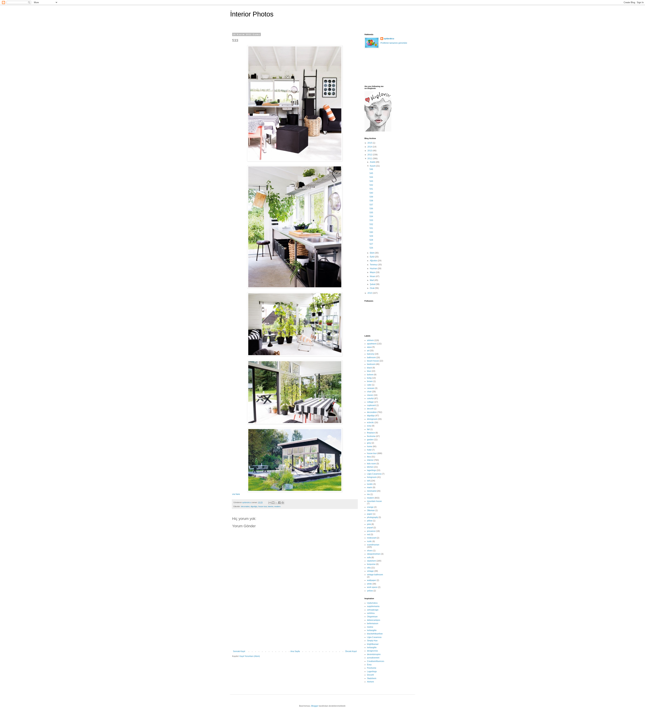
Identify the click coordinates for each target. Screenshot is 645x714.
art (368, 350)
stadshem (371, 561)
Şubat (373, 284)
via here (236, 494)
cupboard (371, 405)
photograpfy (372, 517)
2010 (370, 293)
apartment (371, 344)
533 (371, 220)
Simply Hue (372, 640)
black (369, 368)
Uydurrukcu (372, 603)
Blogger (314, 706)
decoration (245, 506)
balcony (370, 354)
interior (270, 506)
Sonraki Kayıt (239, 651)
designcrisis (372, 651)
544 (371, 177)
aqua (369, 347)
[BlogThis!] (273, 502)
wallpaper (371, 580)
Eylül (372, 257)
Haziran (374, 268)
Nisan (373, 276)
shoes (370, 550)
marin (369, 487)
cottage (370, 402)
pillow (369, 521)
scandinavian (373, 545)
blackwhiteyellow (375, 634)
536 (371, 208)
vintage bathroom (375, 574)
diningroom (372, 419)
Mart (372, 280)
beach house (373, 361)
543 (371, 181)
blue (369, 371)
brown (370, 381)
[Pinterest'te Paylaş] (282, 502)
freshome (371, 436)
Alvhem (370, 682)
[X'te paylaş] (276, 502)
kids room (371, 463)
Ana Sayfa (295, 651)
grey (369, 443)
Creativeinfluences (375, 661)
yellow (370, 591)
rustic (369, 541)
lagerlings (371, 470)
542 (371, 185)
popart (370, 527)
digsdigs (254, 506)
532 (371, 224)
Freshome (371, 668)
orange (370, 507)
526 (371, 248)
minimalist (371, 491)
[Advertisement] (295, 625)
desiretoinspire (374, 654)
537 (371, 205)
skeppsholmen (373, 554)
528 (371, 240)
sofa (369, 557)
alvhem (370, 340)
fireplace (371, 433)
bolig (369, 378)
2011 (370, 158)
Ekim (372, 253)
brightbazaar (373, 644)
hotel (369, 450)
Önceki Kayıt (351, 651)
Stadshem (371, 678)
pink (369, 524)
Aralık (373, 162)
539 (371, 197)
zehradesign (372, 610)
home (369, 446)
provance (371, 531)
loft (368, 481)
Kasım (373, 166)
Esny (369, 664)
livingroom (372, 477)
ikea (369, 457)
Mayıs (373, 272)
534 (371, 216)
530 (371, 232)
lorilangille (372, 630)
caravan (370, 388)
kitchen (370, 467)
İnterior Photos (251, 14)
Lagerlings (372, 671)
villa (369, 568)
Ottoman (371, 510)
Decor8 (370, 675)
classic (370, 395)
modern (277, 506)
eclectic (370, 422)
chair (369, 391)
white (369, 584)
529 (371, 236)
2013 (370, 150)
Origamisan (372, 616)
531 (371, 228)
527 (371, 244)
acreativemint (373, 658)
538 (371, 200)
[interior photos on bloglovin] (377, 131)
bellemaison (372, 623)
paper (369, 514)
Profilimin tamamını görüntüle (393, 43)
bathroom (371, 357)
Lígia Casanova (374, 474)
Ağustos (374, 260)
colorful (370, 398)
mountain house (374, 501)
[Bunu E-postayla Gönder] (270, 502)
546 (371, 169)
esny (369, 426)
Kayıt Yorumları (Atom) (250, 656)
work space (372, 587)
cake (369, 385)
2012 (370, 154)
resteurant (371, 538)
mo (368, 494)
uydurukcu (389, 38)
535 (371, 212)
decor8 (370, 409)
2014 (370, 147)
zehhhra (371, 613)
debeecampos (373, 620)
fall (368, 429)
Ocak (372, 288)
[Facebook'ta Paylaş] (279, 502)
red (368, 534)
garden (370, 439)
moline (370, 627)
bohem (370, 374)
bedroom (371, 364)
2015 (370, 143)
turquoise (371, 564)
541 (371, 189)
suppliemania (373, 606)
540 (371, 193)
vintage (370, 571)
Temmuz (374, 264)
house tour (262, 506)
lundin (370, 484)
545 (371, 173)
